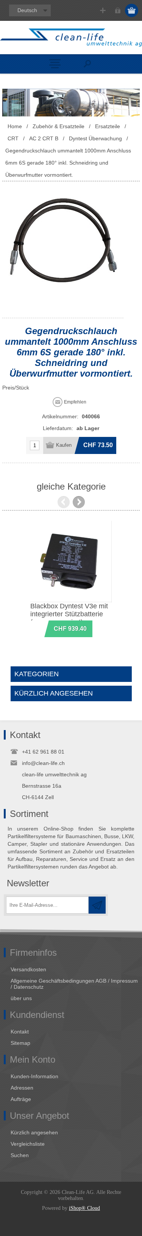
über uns (21, 998)
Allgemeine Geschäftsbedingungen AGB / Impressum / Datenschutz (74, 984)
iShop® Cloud (84, 1208)
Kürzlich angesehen (34, 1132)
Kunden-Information (34, 1076)
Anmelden (117, 10)
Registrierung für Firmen (102, 10)
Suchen (20, 1155)
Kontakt (20, 1032)
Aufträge (21, 1099)
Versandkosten (28, 969)
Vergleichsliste (28, 1144)
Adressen (22, 1088)
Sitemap (20, 1043)
